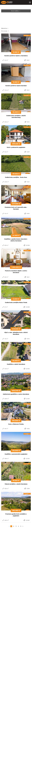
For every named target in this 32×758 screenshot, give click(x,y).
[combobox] (5, 31)
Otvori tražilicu (15, 11)
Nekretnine (4, 28)
